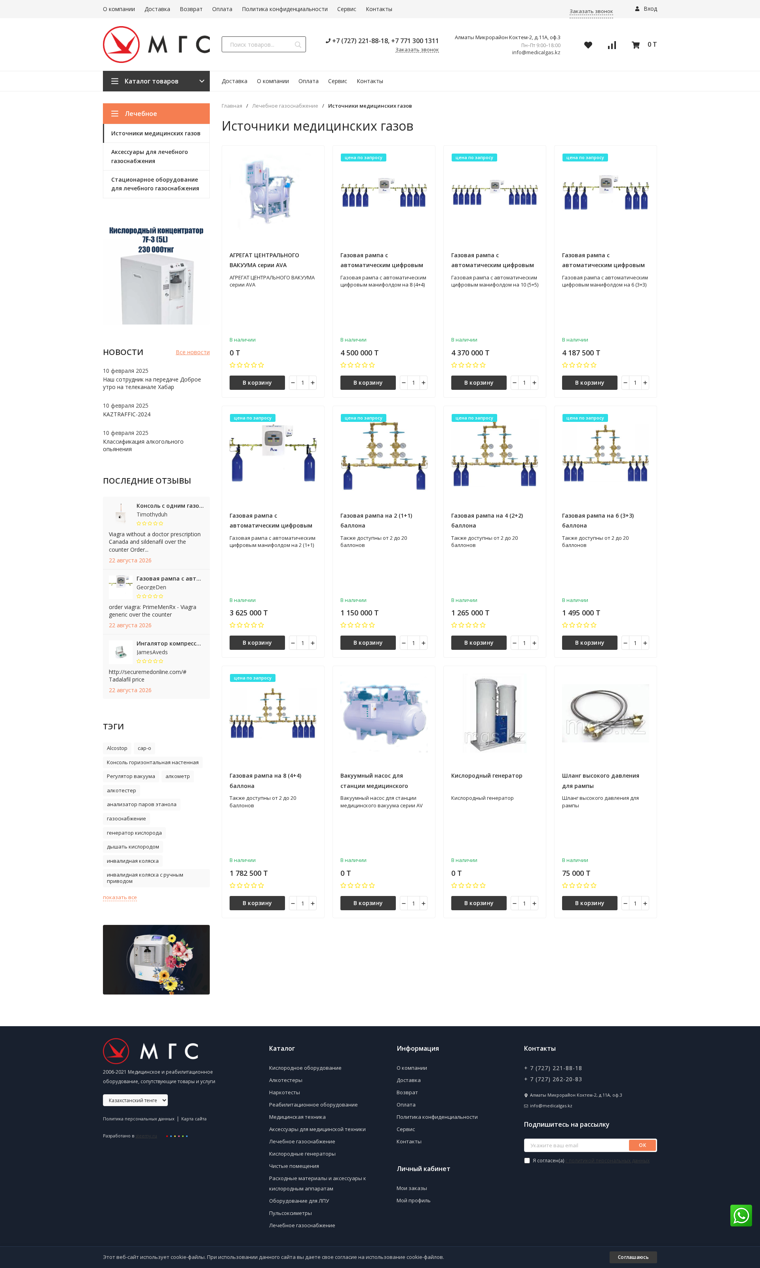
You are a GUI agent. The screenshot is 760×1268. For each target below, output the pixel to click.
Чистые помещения (294, 1165)
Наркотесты (284, 1092)
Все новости (193, 352)
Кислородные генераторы (302, 1153)
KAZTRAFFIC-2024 (126, 414)
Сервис (346, 9)
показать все (120, 897)
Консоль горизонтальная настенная (153, 762)
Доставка (157, 9)
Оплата (222, 9)
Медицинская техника (297, 1116)
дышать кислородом (133, 846)
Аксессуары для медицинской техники (317, 1129)
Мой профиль (414, 1200)
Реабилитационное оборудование (313, 1104)
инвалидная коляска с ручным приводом (145, 878)
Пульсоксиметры (290, 1213)
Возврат (191, 9)
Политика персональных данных (139, 1119)
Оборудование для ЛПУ (299, 1200)
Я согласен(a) (591, 1160)
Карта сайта (194, 1119)
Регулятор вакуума (131, 776)
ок (642, 1145)
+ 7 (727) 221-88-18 (553, 1068)
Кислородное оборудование (305, 1067)
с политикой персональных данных (607, 1160)
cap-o (144, 748)
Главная (232, 105)
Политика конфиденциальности (285, 9)
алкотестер (121, 790)
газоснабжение (126, 818)
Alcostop (117, 748)
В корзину (257, 382)
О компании (119, 9)
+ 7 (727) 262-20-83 (553, 1079)
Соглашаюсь (633, 1257)
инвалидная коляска (133, 860)
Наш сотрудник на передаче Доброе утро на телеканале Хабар (152, 383)
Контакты (379, 9)
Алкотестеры (285, 1080)
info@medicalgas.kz (536, 52)
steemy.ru (146, 1136)
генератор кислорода (134, 832)
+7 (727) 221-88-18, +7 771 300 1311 (385, 40)
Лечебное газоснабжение (285, 105)
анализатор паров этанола (142, 804)
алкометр (177, 776)
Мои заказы (412, 1188)
